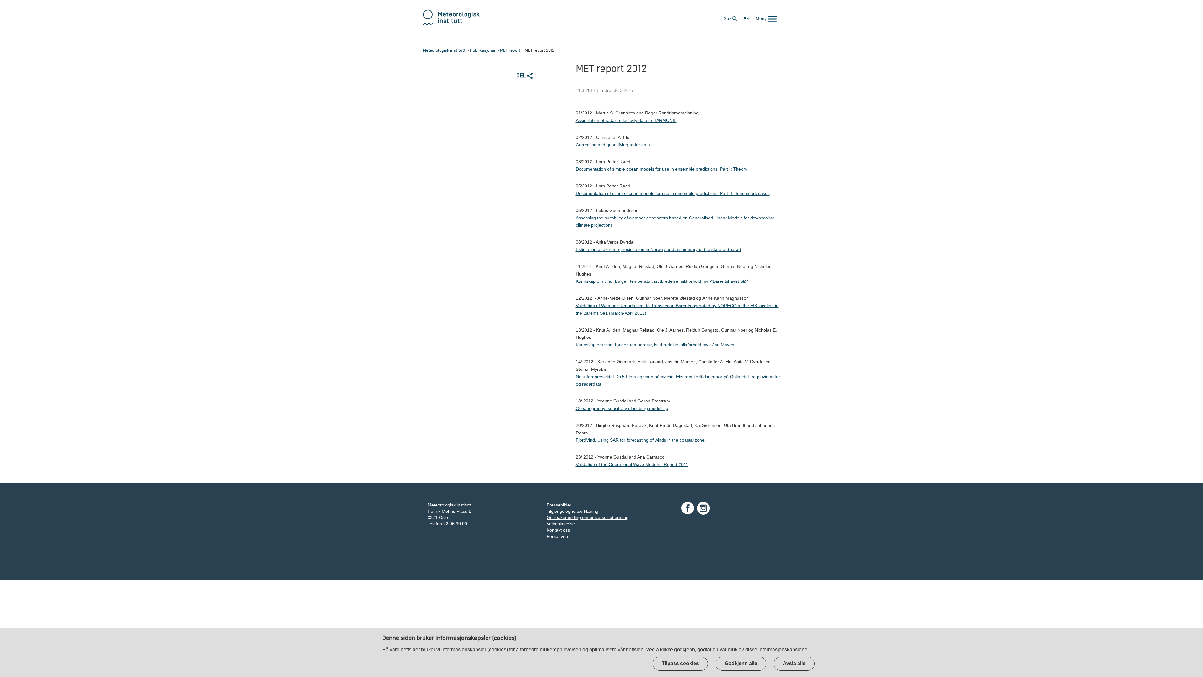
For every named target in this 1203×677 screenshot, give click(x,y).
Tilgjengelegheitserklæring (572, 511)
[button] (766, 18)
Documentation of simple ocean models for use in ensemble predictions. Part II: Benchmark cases (673, 193)
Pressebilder (559, 504)
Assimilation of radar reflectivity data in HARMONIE (626, 120)
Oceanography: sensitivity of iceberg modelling (622, 408)
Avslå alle (794, 663)
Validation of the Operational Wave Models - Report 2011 (632, 464)
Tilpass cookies (680, 663)
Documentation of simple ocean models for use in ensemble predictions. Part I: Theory (661, 168)
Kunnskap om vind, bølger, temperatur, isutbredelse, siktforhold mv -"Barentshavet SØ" (662, 281)
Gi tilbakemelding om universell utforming (587, 517)
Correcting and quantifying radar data (613, 144)
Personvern (558, 536)
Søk (728, 18)
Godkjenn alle (741, 663)
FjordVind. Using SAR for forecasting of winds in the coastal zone (640, 440)
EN (746, 18)
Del (521, 75)
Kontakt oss (558, 530)
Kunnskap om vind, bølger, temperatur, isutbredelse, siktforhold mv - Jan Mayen (655, 344)
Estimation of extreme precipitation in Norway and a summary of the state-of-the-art (658, 249)
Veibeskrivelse (561, 523)
